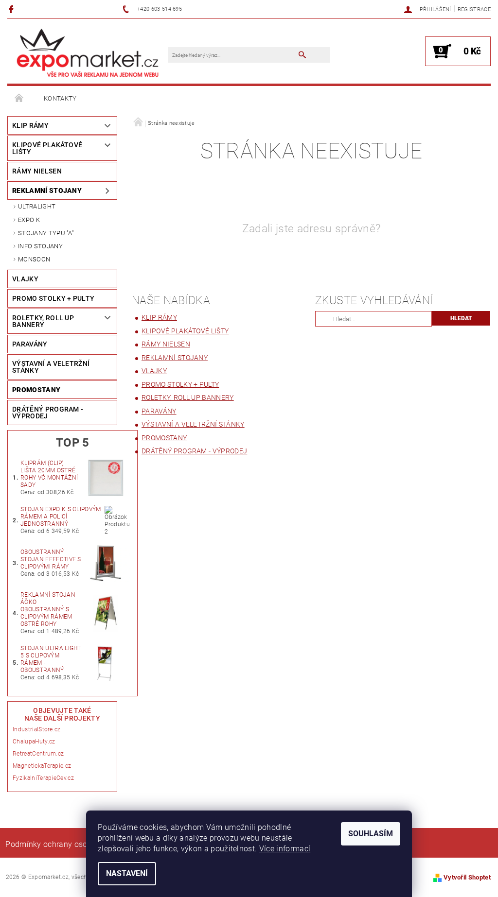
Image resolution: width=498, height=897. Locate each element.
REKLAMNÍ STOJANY (47, 190)
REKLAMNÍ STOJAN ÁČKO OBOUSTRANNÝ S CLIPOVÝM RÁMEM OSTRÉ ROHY (47, 609)
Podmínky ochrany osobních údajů (67, 844)
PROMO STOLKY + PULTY (53, 298)
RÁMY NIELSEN (37, 171)
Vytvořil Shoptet (467, 877)
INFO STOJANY (40, 246)
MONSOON (34, 259)
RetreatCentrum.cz (38, 753)
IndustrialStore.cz (37, 729)
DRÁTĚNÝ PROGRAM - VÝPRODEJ (47, 412)
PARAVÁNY (30, 344)
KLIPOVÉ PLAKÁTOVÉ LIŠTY (47, 148)
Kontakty (60, 98)
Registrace (474, 9)
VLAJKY (25, 279)
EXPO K (29, 220)
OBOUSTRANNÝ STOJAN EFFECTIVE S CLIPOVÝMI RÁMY (50, 559)
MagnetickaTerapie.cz (42, 765)
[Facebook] (12, 9)
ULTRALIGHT (36, 206)
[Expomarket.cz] (87, 52)
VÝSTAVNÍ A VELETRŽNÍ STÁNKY (50, 367)
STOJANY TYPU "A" (46, 233)
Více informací (284, 848)
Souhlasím (370, 833)
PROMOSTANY (36, 390)
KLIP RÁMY (30, 125)
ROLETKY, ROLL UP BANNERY (43, 321)
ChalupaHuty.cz (34, 741)
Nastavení (127, 873)
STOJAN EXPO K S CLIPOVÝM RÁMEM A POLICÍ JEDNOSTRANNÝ (60, 516)
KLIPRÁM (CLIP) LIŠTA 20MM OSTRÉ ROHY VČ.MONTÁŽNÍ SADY (49, 474)
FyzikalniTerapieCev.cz (43, 778)
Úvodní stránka (19, 98)
